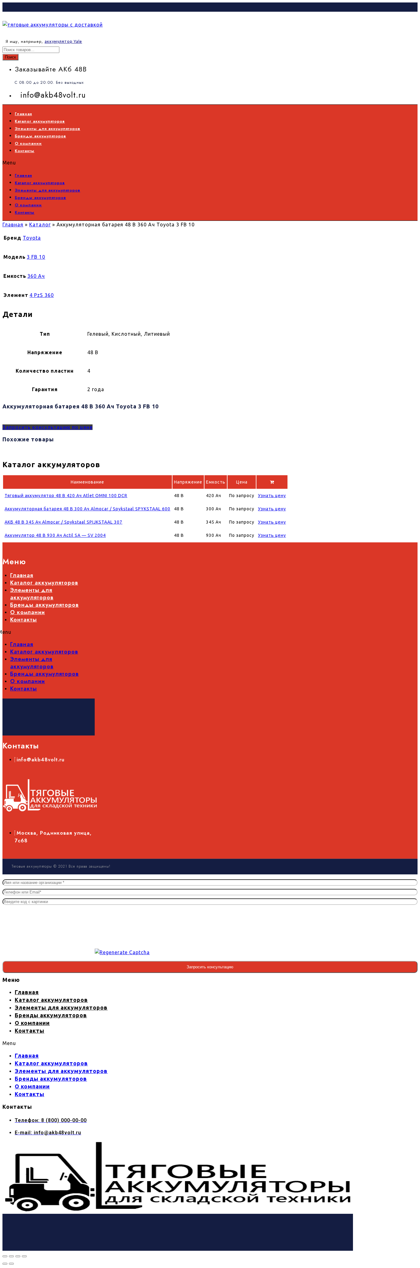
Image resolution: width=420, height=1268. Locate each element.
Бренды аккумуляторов (40, 136)
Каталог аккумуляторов (40, 121)
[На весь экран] (11, 1256)
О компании (28, 143)
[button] (186, 162)
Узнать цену (272, 495)
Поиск (10, 57)
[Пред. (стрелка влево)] (4, 1264)
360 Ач (36, 276)
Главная (23, 114)
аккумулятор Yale (63, 41)
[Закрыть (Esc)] (24, 1256)
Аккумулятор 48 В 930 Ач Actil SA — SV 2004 (55, 535)
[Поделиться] (17, 1256)
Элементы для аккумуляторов (47, 129)
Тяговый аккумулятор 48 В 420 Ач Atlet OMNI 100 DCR (66, 495)
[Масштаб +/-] (4, 1256)
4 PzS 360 (42, 295)
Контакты (24, 151)
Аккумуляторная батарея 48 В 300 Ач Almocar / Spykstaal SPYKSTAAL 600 (87, 508)
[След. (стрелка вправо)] (11, 1264)
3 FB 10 (36, 257)
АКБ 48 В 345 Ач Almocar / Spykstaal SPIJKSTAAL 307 (63, 522)
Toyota (32, 238)
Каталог (40, 224)
